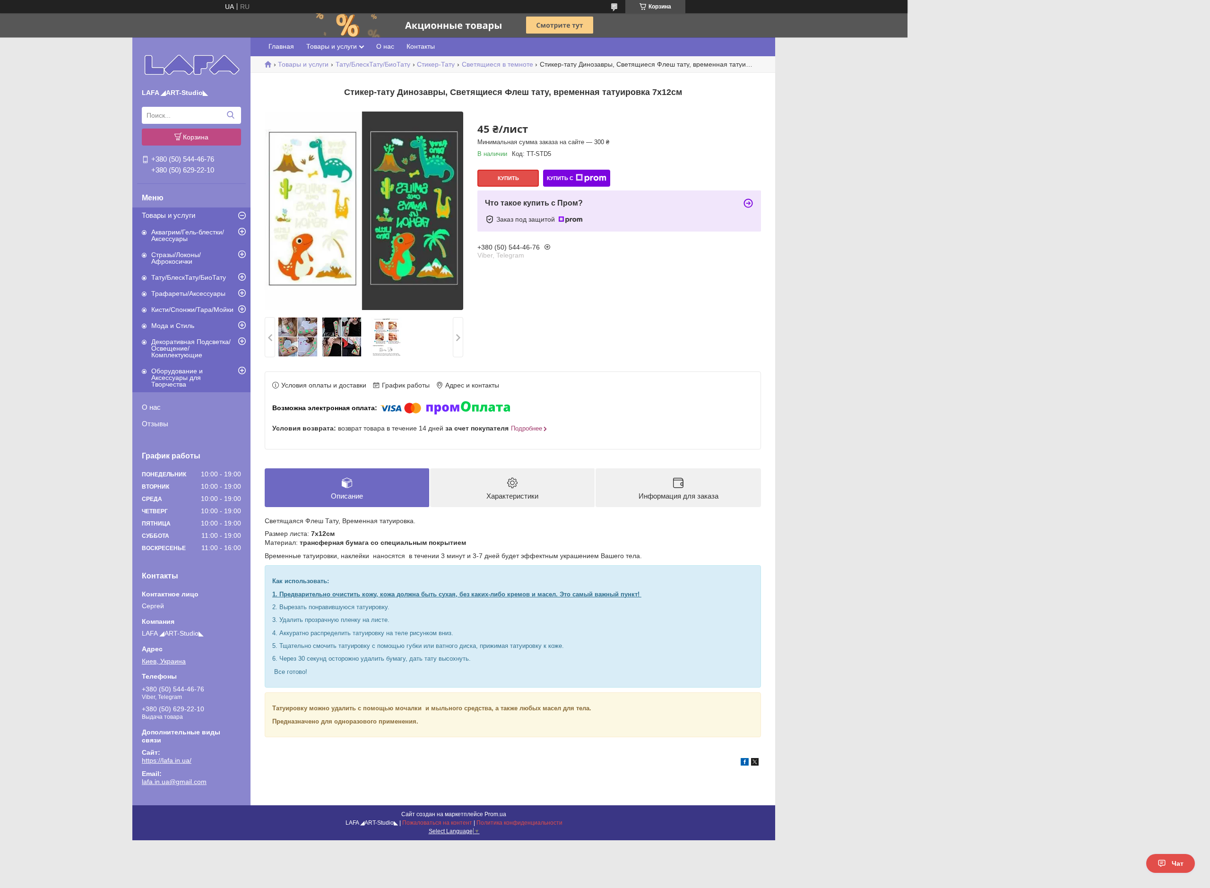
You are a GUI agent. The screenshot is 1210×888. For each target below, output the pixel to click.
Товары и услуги (168, 215)
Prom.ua (495, 814)
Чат (1178, 863)
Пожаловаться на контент (437, 822)
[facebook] (745, 763)
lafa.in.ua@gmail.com (174, 781)
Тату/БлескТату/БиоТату (188, 277)
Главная (281, 46)
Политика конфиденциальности (519, 822)
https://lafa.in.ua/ (166, 760)
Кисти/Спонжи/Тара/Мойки (192, 309)
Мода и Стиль (172, 325)
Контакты (420, 46)
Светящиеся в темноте (497, 64)
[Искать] (230, 115)
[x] (755, 763)
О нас (151, 407)
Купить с (560, 178)
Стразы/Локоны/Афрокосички (176, 258)
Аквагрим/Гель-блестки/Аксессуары (187, 235)
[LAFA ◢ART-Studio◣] (191, 65)
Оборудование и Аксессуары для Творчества (177, 377)
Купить (508, 178)
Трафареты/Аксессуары (188, 293)
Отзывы (155, 424)
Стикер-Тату (436, 64)
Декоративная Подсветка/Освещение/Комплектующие (191, 348)
